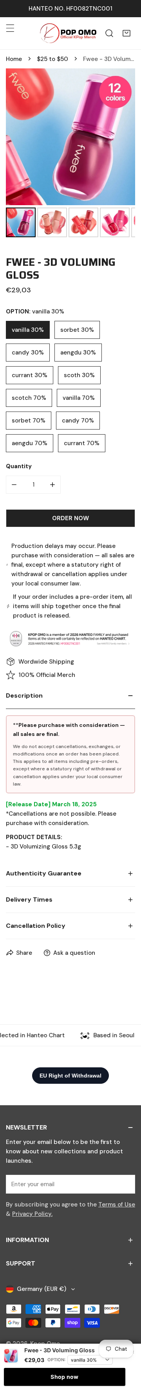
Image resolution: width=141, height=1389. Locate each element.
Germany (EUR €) (41, 1289)
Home (14, 59)
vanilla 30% (28, 330)
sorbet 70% (28, 420)
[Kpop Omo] (67, 33)
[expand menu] (10, 28)
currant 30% (29, 375)
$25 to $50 (52, 59)
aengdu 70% (29, 443)
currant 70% (81, 443)
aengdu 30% (78, 352)
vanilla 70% (79, 398)
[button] (126, 33)
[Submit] (125, 1184)
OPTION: (56, 1359)
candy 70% (78, 420)
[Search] (109, 33)
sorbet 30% (77, 330)
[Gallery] (70, 154)
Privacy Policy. (32, 1214)
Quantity (19, 466)
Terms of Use (116, 1204)
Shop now (64, 1376)
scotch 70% (29, 398)
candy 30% (28, 352)
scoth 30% (79, 375)
